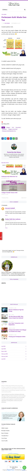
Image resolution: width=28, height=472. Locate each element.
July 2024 (13, 359)
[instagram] (7, 445)
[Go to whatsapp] (24, 467)
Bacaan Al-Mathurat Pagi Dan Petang (16, 310)
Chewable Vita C (4, 435)
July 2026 (13, 346)
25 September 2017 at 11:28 (10, 209)
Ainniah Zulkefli (10, 208)
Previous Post (5, 197)
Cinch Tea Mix (4, 440)
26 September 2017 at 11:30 (10, 220)
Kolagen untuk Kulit (13, 129)
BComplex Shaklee (5, 430)
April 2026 (13, 348)
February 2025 (13, 356)
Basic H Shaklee (4, 433)
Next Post (23, 197)
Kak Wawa (7, 23)
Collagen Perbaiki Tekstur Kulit (9, 192)
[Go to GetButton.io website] (24, 470)
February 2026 (13, 354)
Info (13, 127)
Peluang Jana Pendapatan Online (17, 336)
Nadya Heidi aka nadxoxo (12, 219)
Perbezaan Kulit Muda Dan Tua (9, 131)
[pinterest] (20, 445)
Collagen (3, 14)
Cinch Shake (4, 438)
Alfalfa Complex (4, 428)
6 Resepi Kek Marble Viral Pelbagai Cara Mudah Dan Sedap (17, 330)
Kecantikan (18, 127)
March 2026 (13, 351)
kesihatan (4, 129)
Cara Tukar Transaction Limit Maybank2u (16, 323)
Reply (6, 215)
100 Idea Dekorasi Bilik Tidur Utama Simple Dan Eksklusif (16, 317)
